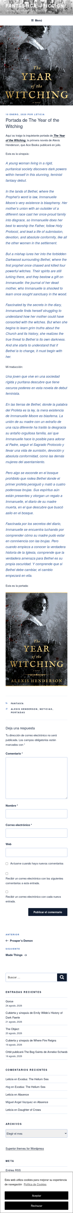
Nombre (12, 805)
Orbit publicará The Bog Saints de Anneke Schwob (36, 1052)
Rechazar (36, 1206)
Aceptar (36, 1195)
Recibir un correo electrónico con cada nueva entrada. (33, 899)
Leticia (39, 114)
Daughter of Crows (29, 1110)
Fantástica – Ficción (35, 5)
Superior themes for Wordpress (25, 1148)
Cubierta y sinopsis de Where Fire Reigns (31, 1040)
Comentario (14, 753)
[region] (36, 1192)
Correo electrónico (19, 825)
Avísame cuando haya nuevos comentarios (36, 863)
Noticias (46, 709)
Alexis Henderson (24, 709)
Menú (38, 20)
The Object (12, 1029)
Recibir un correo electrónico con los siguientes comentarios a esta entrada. (34, 880)
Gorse (9, 1001)
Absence (23, 1094)
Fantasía (17, 703)
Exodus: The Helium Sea (33, 1079)
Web (8, 844)
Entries (13, 1170)
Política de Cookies (35, 1184)
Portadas (18, 712)
